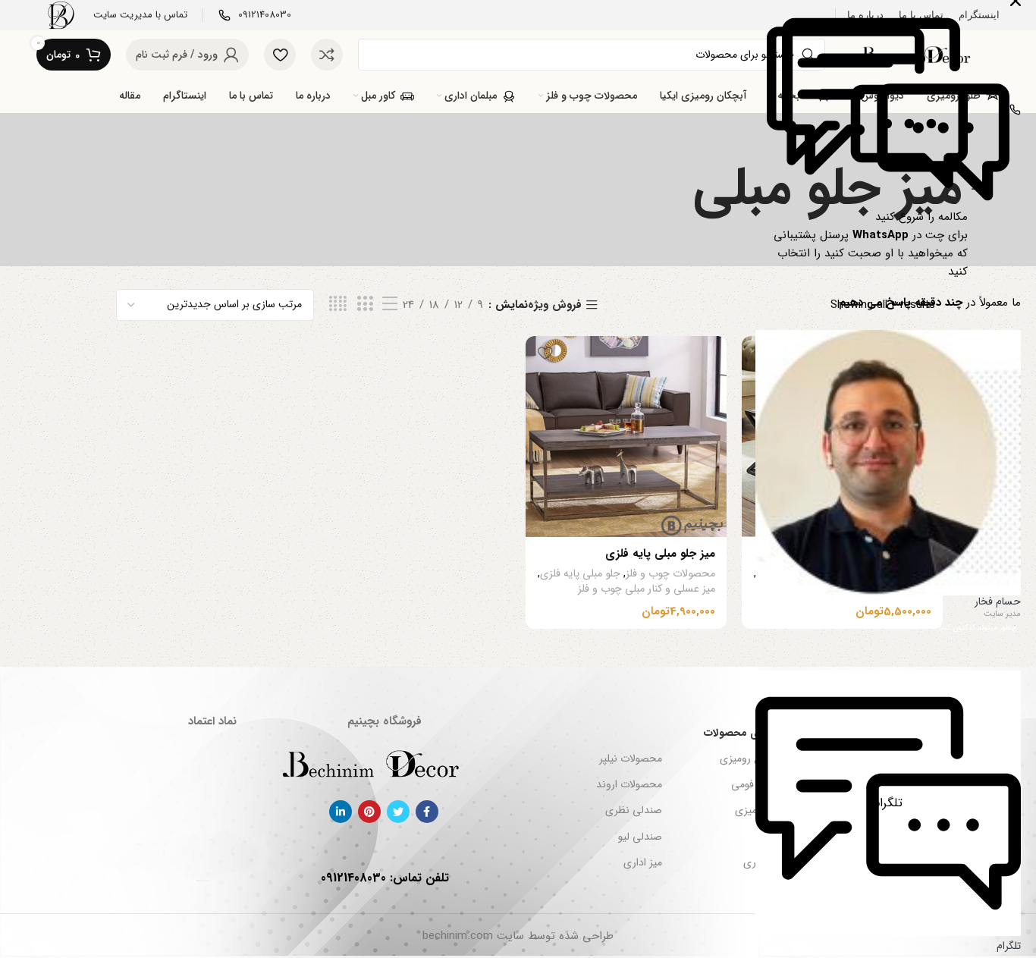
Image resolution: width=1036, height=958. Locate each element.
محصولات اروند (628, 784)
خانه (925, 758)
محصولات (914, 862)
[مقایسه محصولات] (326, 54)
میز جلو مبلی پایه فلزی (660, 554)
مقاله (925, 836)
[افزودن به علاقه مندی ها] (761, 353)
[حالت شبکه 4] (338, 305)
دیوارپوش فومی (765, 784)
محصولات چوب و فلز (886, 574)
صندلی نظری (633, 810)
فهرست (919, 732)
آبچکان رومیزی (767, 810)
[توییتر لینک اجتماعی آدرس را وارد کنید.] (398, 811)
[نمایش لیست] (389, 305)
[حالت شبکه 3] (364, 305)
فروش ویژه (555, 305)
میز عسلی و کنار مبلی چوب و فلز (862, 589)
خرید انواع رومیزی (759, 758)
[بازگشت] (981, 189)
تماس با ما (913, 810)
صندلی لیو (639, 836)
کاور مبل (781, 836)
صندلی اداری (771, 862)
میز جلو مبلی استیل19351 (870, 554)
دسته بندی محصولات (751, 732)
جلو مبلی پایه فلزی (796, 574)
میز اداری (642, 862)
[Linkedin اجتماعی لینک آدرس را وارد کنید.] (340, 811)
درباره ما (918, 784)
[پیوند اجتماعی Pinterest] (369, 811)
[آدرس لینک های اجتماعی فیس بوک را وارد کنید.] (427, 811)
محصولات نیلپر (630, 758)
